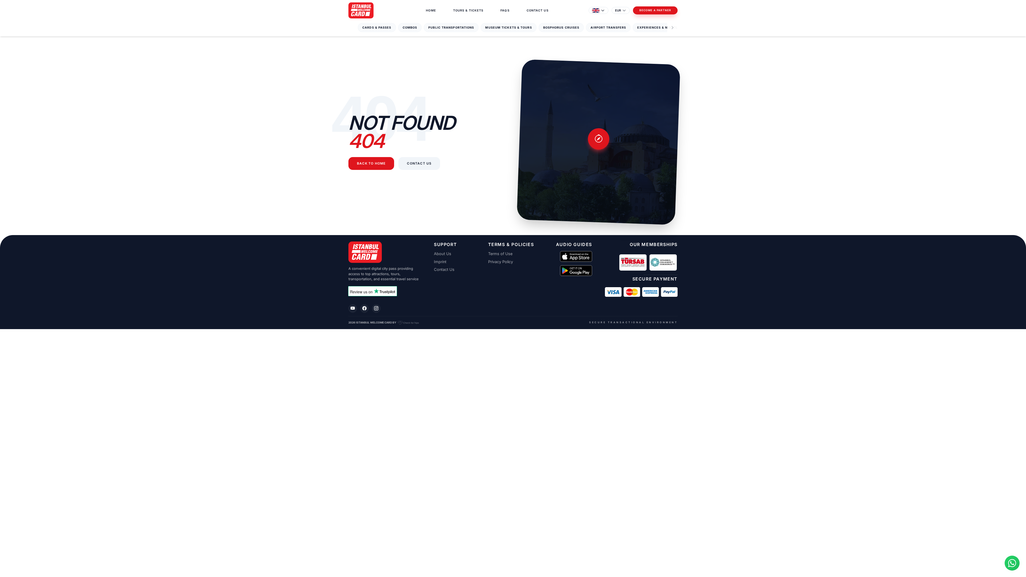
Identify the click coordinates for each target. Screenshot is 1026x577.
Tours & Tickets (468, 10)
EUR (618, 10)
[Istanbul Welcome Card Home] (384, 252)
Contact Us (538, 10)
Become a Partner (655, 10)
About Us (442, 254)
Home (431, 10)
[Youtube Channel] (352, 308)
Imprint (440, 262)
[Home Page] (361, 10)
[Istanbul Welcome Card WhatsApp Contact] (1012, 563)
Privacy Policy (500, 262)
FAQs (504, 10)
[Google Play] (576, 270)
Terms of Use (500, 254)
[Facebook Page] (364, 308)
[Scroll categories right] (672, 27)
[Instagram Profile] (376, 308)
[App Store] (576, 256)
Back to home (371, 163)
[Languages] (598, 10)
